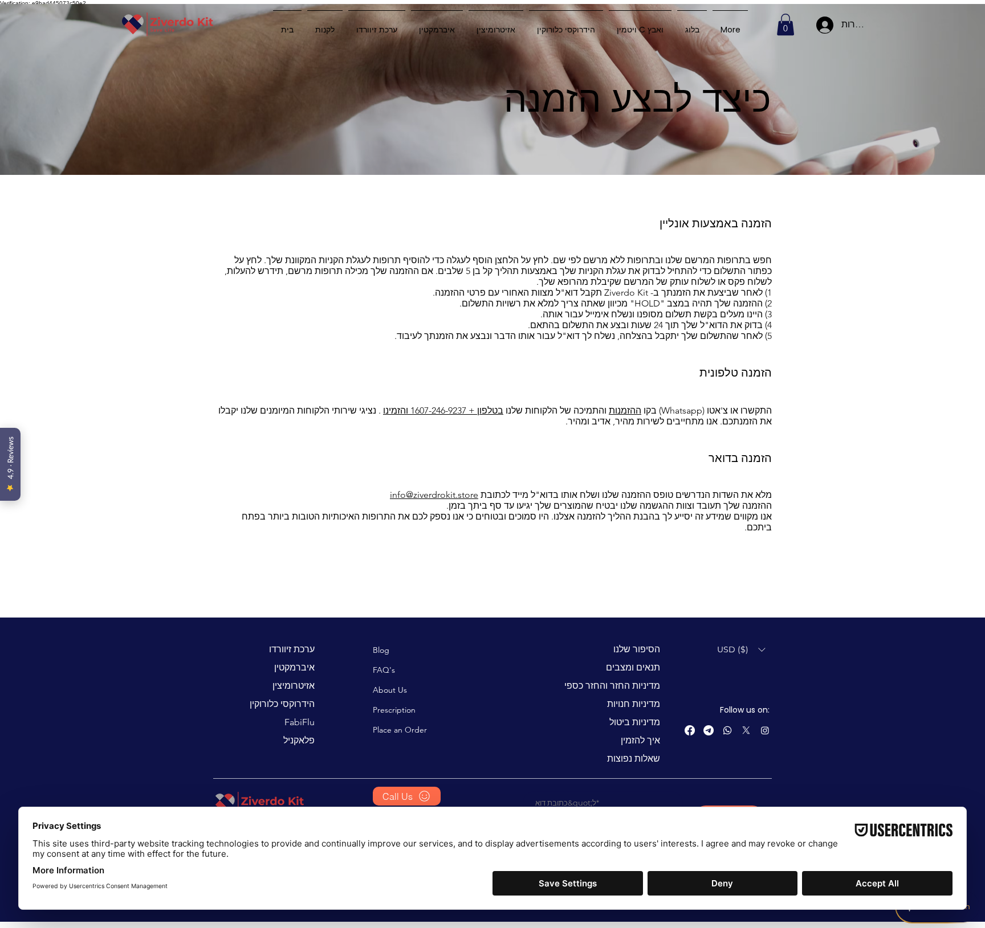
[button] (785, 24)
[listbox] (741, 649)
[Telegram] (708, 730)
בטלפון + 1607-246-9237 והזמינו (443, 410)
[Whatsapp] (727, 730)
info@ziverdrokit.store (434, 494)
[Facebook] (690, 730)
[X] (746, 730)
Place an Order (400, 730)
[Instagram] (765, 730)
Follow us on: (745, 710)
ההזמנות (625, 410)
